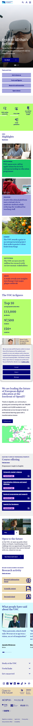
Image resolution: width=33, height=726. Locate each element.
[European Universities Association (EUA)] (25, 705)
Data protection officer (7, 721)
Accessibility (17, 721)
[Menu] (30, 2)
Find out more (6, 463)
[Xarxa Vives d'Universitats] (18, 700)
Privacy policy (25, 719)
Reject (16, 372)
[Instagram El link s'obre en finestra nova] (4, 683)
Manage (16, 377)
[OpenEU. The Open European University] (28, 691)
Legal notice (17, 719)
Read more (5, 140)
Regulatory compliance (7, 719)
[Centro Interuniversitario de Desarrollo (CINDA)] (14, 705)
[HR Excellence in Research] (22, 691)
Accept (16, 367)
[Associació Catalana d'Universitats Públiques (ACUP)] (6, 700)
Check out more (6, 573)
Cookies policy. (25, 362)
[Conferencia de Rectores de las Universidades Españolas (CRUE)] (5, 705)
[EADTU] (6, 711)
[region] (16, 363)
